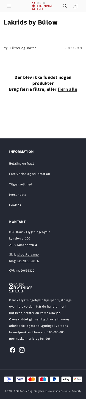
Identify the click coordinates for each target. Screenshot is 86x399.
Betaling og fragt (21, 163)
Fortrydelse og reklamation (29, 174)
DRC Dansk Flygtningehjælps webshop (37, 391)
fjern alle (67, 89)
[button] (9, 6)
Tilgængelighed (20, 184)
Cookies (15, 205)
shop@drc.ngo (28, 254)
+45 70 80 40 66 (28, 261)
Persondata (17, 195)
